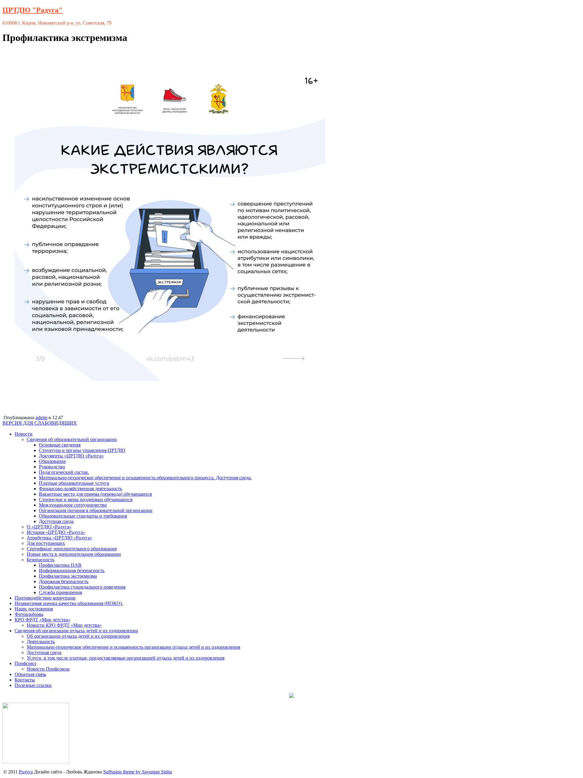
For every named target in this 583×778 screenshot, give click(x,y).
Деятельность (41, 641)
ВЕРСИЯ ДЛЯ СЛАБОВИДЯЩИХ (39, 423)
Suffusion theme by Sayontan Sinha (137, 771)
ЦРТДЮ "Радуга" (32, 10)
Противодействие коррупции (45, 597)
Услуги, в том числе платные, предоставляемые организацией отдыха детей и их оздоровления (125, 658)
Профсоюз (25, 663)
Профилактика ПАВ (60, 565)
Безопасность (40, 559)
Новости (23, 434)
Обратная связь (30, 674)
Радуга (26, 771)
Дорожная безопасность (63, 581)
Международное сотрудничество (73, 505)
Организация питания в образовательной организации (95, 510)
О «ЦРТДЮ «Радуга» (49, 526)
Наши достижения (34, 608)
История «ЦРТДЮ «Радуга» (56, 532)
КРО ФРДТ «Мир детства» (42, 619)
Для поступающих (46, 543)
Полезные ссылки (33, 685)
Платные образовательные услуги (74, 483)
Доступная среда (56, 521)
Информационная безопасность (71, 570)
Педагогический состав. (64, 472)
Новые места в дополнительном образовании (74, 554)
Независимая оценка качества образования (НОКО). (69, 603)
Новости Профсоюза (48, 668)
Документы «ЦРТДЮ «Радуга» (71, 455)
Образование (52, 461)
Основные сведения (59, 444)
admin (41, 417)
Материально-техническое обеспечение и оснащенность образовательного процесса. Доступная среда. (145, 477)
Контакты (25, 679)
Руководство (52, 466)
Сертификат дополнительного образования (72, 548)
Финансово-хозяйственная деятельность (80, 488)
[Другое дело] (35, 761)
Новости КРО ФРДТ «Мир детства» (64, 625)
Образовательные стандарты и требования (83, 515)
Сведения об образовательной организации (72, 439)
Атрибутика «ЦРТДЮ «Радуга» (59, 537)
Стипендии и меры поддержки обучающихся (85, 499)
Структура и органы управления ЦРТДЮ (82, 450)
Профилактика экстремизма (68, 576)
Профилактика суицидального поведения (82, 586)
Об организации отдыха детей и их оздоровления (78, 636)
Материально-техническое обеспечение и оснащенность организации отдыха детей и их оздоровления (133, 647)
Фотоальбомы (29, 614)
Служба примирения (60, 592)
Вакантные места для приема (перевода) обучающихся (95, 494)
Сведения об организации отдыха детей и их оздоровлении (76, 630)
